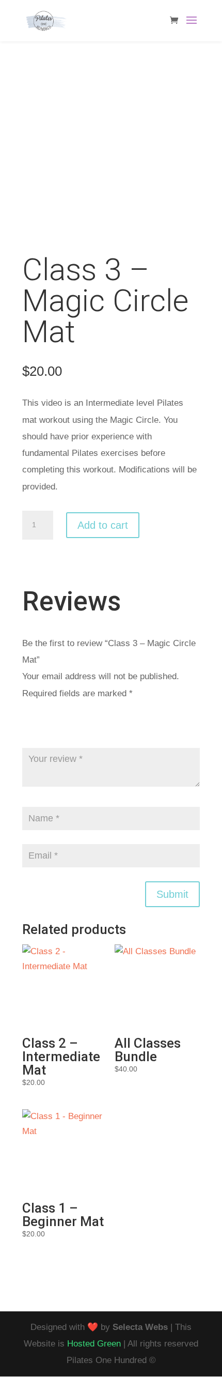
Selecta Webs (140, 1327)
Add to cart (102, 525)
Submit (172, 894)
